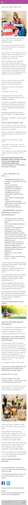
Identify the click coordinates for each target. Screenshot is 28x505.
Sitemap (8, 502)
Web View (23, 502)
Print (5, 502)
